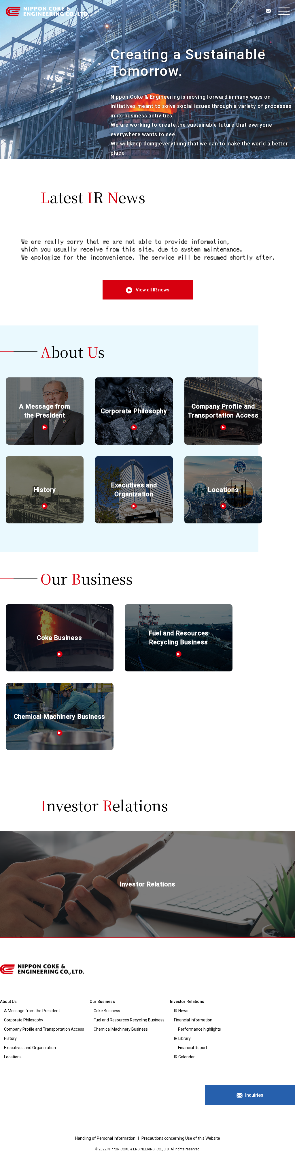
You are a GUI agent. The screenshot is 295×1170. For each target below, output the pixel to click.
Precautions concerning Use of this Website (180, 1138)
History (10, 1038)
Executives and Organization (30, 1047)
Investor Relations (187, 1001)
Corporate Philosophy (23, 1020)
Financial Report (192, 1047)
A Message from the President (32, 1010)
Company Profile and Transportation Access (44, 1029)
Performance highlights (199, 1029)
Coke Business (107, 1010)
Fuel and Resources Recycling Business (129, 1020)
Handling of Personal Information (105, 1138)
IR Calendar (184, 1057)
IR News (181, 1010)
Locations (13, 1057)
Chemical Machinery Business (121, 1029)
